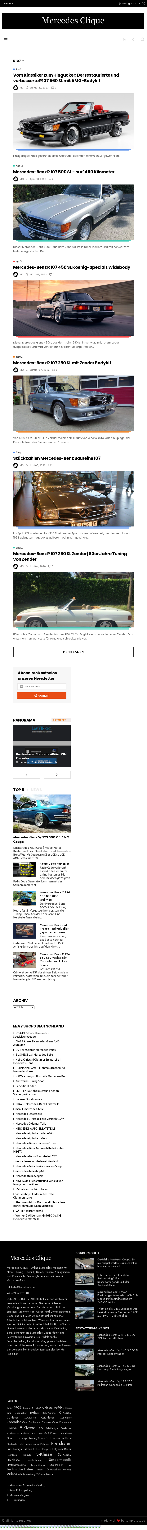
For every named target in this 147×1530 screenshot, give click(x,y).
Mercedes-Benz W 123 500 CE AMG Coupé (41, 839)
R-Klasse (37, 1449)
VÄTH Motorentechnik (29, 1211)
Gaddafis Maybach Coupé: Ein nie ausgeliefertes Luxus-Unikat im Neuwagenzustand (117, 1262)
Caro (55, 1422)
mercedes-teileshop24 (30, 1171)
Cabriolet (14, 1422)
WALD (21, 1474)
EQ (41, 1428)
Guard (11, 1438)
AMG (18, 69)
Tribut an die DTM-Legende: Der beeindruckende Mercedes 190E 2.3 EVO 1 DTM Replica (117, 1312)
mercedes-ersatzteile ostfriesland (37, 1161)
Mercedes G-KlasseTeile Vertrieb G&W (40, 1119)
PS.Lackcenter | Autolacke (32, 1189)
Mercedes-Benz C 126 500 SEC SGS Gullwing (55, 896)
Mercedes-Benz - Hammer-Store (36, 1143)
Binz (9, 1412)
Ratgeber (57, 1449)
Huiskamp (22, 1438)
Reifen (68, 1449)
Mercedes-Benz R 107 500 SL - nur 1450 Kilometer (63, 172)
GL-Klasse (11, 1433)
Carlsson (46, 1422)
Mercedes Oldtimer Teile (31, 1123)
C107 (18, 453)
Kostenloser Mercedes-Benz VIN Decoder (41, 756)
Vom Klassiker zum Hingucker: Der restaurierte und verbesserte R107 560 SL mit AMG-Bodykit (66, 78)
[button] (7, 3)
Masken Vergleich (20, 1495)
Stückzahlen (56, 1465)
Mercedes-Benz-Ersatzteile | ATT (36, 1156)
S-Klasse (44, 1454)
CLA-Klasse (30, 1417)
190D (10, 1407)
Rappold (46, 1449)
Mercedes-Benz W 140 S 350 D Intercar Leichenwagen (117, 1352)
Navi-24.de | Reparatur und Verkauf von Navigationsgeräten (38, 1183)
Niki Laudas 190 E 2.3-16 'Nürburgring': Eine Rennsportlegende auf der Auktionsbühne (113, 1280)
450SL (19, 262)
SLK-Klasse (13, 1460)
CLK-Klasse (48, 1417)
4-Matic (26, 1407)
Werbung (31, 1474)
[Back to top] (137, 1520)
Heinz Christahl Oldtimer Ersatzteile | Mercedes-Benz (36, 1061)
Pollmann (45, 1444)
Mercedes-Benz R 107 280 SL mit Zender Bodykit (62, 363)
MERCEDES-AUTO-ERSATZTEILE (35, 1128)
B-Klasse (67, 1407)
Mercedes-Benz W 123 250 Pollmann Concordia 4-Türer (114, 1383)
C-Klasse (65, 1413)
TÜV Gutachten (53, 1469)
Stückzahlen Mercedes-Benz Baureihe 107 (57, 458)
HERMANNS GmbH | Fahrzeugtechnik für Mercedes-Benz (39, 1070)
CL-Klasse (13, 1417)
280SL (19, 357)
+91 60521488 (20, 1293)
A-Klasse (47, 1407)
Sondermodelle (60, 1460)
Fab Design (52, 1428)
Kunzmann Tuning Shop (30, 1081)
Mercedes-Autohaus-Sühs (32, 1138)
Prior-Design (14, 1449)
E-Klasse (28, 1428)
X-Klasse (40, 1474)
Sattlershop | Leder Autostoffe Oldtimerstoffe (33, 1196)
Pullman (27, 1449)
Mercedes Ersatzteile (29, 1114)
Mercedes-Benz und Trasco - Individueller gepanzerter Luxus (54, 928)
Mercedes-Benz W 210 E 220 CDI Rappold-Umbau (116, 1336)
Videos (12, 1474)
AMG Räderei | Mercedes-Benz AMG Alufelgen (36, 1043)
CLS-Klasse (66, 1417)
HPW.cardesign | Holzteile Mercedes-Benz (42, 1076)
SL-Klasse (65, 1455)
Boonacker (20, 1412)
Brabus (34, 1412)
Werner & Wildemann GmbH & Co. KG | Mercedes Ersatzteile (37, 1217)
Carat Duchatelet (31, 1422)
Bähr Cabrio (49, 1412)
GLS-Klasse (66, 1433)
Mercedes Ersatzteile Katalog (27, 1485)
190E (17, 1408)
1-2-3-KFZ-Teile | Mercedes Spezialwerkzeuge (31, 1035)
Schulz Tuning (34, 1460)
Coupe (12, 1428)
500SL (19, 166)
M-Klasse (67, 1438)
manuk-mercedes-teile (30, 1109)
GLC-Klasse (37, 1433)
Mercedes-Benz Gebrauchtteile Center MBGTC (38, 1150)
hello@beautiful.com (22, 1287)
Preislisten (61, 1443)
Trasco (38, 1469)
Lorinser (55, 1438)
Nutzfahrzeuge (31, 1444)
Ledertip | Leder (26, 1086)
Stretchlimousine (16, 1465)
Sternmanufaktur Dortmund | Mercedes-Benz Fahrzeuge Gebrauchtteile (39, 1204)
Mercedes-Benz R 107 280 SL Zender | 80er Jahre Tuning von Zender (70, 556)
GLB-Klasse (23, 1433)
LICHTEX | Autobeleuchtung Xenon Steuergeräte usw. (36, 1093)
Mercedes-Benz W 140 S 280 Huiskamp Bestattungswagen (116, 1367)
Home (7, 3)
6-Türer (36, 1407)
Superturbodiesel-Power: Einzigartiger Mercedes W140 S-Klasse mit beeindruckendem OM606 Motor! (117, 1297)
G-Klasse (66, 1428)
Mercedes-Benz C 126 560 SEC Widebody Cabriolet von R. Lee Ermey (55, 959)
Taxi (69, 1465)
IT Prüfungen (17, 1500)
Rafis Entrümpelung (21, 1490)
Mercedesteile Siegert (29, 1176)
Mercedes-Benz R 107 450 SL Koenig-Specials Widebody (71, 267)
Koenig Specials (38, 1438)
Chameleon (65, 1422)
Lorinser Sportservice (29, 1099)
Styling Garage (38, 1465)
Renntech (12, 1454)
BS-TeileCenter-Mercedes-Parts (36, 1050)
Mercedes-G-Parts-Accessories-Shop (39, 1166)
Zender (50, 1474)
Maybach (12, 1444)
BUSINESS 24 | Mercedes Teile (34, 1054)
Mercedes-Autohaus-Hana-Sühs (35, 1133)
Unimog (67, 1469)
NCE (20, 1444)
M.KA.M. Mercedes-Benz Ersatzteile (38, 1104)
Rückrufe (26, 1454)
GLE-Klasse (51, 1433)
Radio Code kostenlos (54, 864)
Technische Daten (20, 1469)
